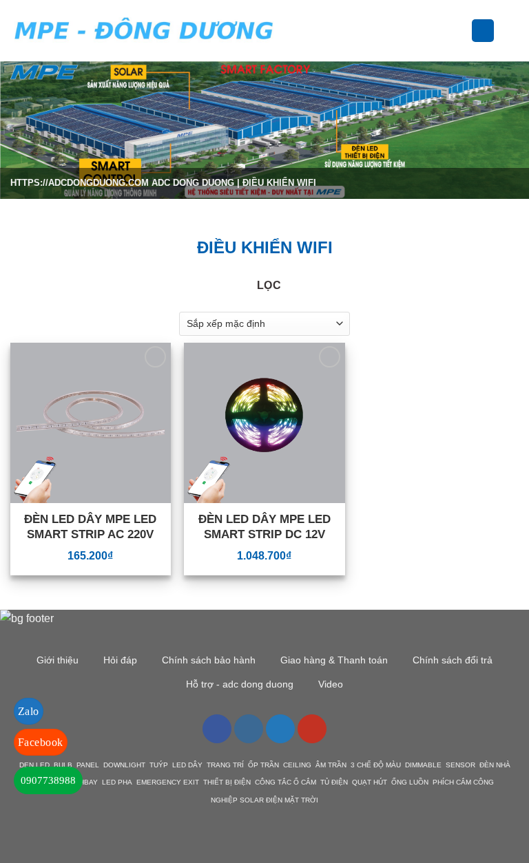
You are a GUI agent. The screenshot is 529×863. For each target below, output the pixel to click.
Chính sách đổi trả (452, 659)
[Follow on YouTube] (312, 728)
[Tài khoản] (483, 30)
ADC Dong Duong (193, 183)
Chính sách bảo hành (209, 659)
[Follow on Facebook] (217, 728)
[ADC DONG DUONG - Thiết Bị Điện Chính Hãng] (144, 30)
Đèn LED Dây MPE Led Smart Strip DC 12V (264, 527)
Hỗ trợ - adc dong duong (239, 684)
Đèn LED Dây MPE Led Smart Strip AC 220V (90, 527)
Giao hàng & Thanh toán (334, 659)
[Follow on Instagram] (248, 728)
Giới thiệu (58, 659)
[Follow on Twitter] (280, 728)
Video (330, 684)
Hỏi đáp (120, 659)
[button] (296, 30)
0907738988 (48, 780)
